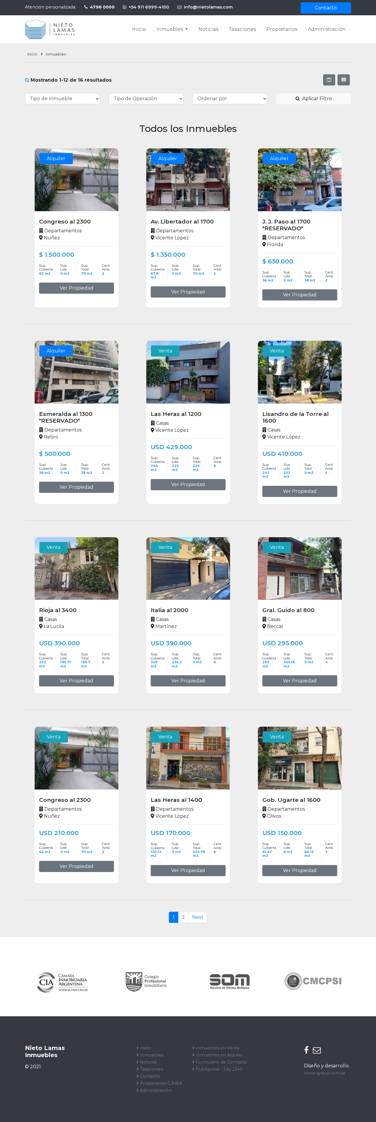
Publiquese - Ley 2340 (218, 1069)
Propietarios (281, 29)
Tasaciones (242, 29)
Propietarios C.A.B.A (160, 1083)
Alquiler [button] (56, 158)
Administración (327, 29)
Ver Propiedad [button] (76, 288)
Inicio (139, 29)
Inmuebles (170, 29)
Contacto (326, 8)
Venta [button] (165, 351)
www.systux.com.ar (324, 1073)
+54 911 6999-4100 (148, 7)
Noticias (208, 29)
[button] (329, 79)
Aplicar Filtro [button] (316, 98)
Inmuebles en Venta (216, 1048)
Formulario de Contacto (220, 1062)
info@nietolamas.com (208, 7)
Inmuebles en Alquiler (218, 1055)
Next (198, 917)
